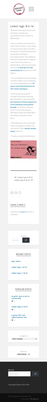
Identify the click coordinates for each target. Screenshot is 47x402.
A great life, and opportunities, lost (19, 316)
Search (23, 236)
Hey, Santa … (17, 261)
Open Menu (31, 9)
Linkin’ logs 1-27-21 (19, 267)
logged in (23, 212)
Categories (24, 336)
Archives (23, 351)
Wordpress (34, 399)
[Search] (26, 240)
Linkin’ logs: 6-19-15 (20, 307)
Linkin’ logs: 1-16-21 (20, 273)
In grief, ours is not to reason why (21, 297)
